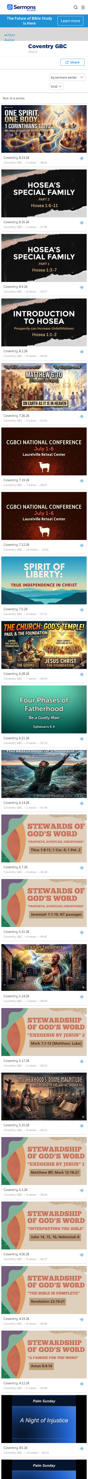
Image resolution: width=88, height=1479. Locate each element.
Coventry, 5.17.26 (16, 1060)
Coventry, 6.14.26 (16, 802)
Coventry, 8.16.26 (16, 222)
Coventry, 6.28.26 (16, 673)
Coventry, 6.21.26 (16, 738)
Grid (54, 86)
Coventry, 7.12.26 (16, 544)
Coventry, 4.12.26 (16, 1383)
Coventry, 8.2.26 (16, 351)
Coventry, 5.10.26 (16, 1125)
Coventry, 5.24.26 (16, 996)
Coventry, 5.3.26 (16, 1189)
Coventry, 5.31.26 (16, 931)
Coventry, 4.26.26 (16, 1254)
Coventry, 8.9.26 (16, 286)
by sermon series (64, 77)
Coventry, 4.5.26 (16, 1447)
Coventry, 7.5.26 (16, 609)
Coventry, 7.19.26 (16, 480)
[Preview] (81, 158)
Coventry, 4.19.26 (16, 1318)
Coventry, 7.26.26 (16, 415)
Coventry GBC (13, 162)
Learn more (70, 20)
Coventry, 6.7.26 (16, 867)
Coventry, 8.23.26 (16, 157)
